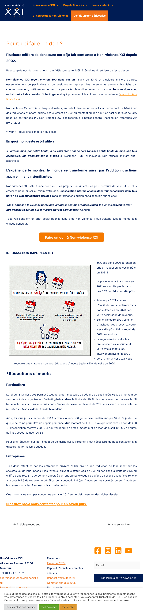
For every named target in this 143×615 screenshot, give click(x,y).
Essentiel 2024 (56, 563)
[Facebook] (97, 550)
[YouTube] (128, 550)
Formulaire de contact (13, 587)
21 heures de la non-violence (51, 15)
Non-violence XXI (44, 5)
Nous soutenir (101, 5)
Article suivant (118, 524)
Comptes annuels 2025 (61, 582)
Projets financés (73, 5)
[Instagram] (108, 550)
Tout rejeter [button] (68, 607)
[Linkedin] (118, 550)
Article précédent (26, 524)
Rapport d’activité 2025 (61, 578)
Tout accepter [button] (49, 607)
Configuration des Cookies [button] (20, 607)
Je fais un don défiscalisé (90, 15)
